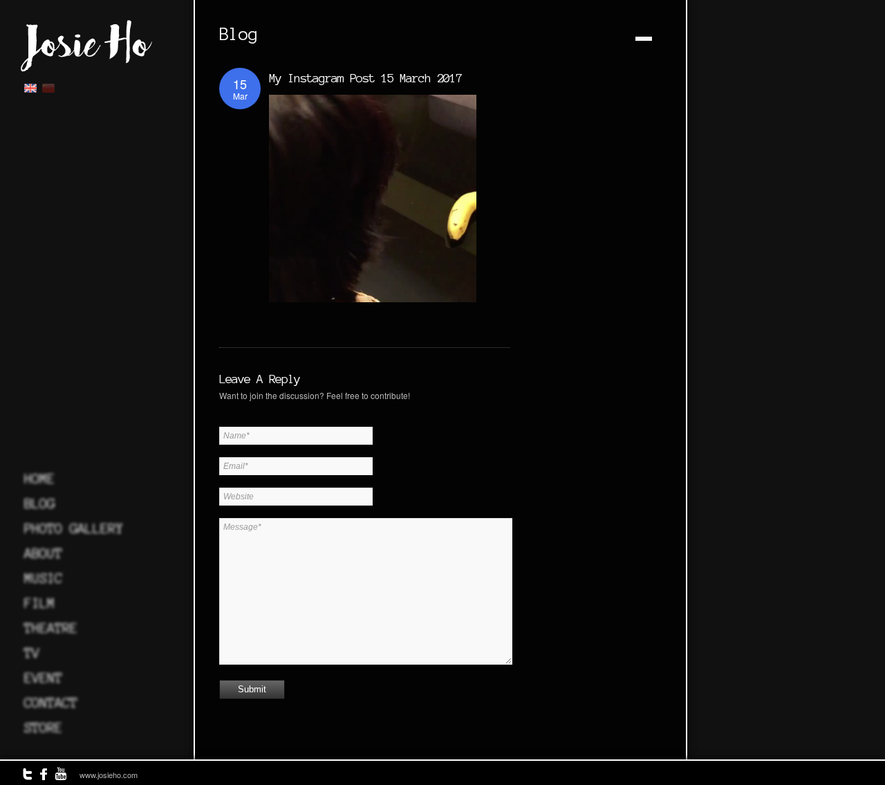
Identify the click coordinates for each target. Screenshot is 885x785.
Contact (50, 702)
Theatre (50, 628)
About (43, 553)
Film (39, 603)
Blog (39, 503)
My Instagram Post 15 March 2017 (365, 77)
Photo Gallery (73, 528)
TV (31, 653)
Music (43, 578)
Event (43, 677)
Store (43, 727)
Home (39, 478)
